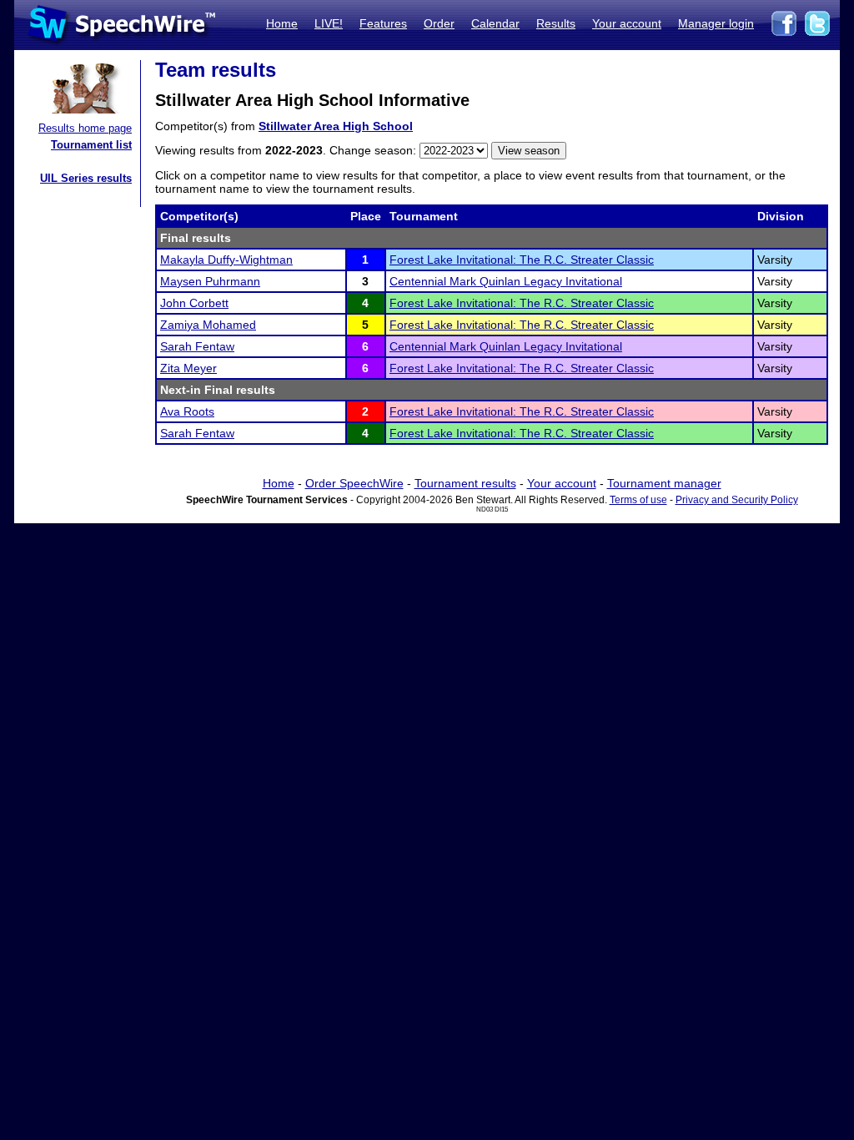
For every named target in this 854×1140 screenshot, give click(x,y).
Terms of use (638, 500)
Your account (626, 23)
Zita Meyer (188, 368)
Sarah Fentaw (197, 346)
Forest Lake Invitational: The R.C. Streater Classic (521, 259)
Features (383, 23)
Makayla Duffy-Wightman (226, 259)
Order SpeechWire (354, 483)
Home (282, 23)
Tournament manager (664, 483)
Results (555, 23)
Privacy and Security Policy (737, 500)
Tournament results (465, 483)
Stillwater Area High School (336, 126)
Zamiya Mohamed (208, 324)
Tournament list (91, 145)
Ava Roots (187, 411)
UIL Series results (86, 178)
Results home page (85, 128)
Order (439, 23)
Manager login (716, 23)
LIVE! (328, 23)
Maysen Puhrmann (210, 281)
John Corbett (194, 303)
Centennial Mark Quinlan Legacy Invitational (505, 281)
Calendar (495, 23)
